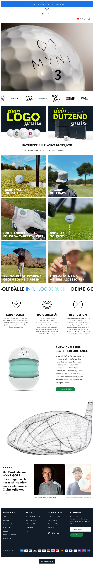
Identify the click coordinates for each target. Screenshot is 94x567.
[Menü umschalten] (4, 19)
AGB (4, 519)
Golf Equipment (53, 522)
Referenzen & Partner (32, 526)
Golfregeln (51, 529)
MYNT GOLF (10, 552)
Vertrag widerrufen (47, 563)
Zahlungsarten (7, 540)
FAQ (27, 533)
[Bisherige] (84, 467)
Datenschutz (7, 522)
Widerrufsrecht (8, 526)
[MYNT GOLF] (47, 11)
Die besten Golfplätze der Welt (57, 519)
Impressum (6, 529)
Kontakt (5, 533)
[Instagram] (53, 535)
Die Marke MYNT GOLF (33, 519)
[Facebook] (49, 535)
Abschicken (76, 537)
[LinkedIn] (58, 535)
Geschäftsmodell (31, 522)
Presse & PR (29, 529)
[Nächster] (88, 467)
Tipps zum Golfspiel (54, 526)
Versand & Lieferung (9, 536)
